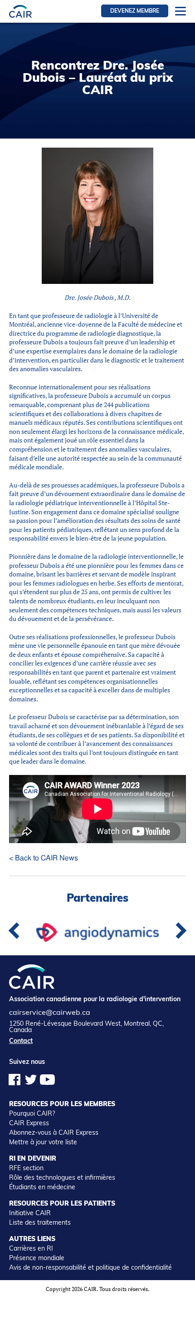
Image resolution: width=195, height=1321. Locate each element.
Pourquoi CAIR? (32, 1113)
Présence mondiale (36, 1258)
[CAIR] (20, 11)
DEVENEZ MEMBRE (134, 10)
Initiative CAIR (30, 1213)
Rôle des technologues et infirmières (62, 1177)
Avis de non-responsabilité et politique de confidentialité (90, 1267)
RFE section (26, 1168)
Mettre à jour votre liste (43, 1142)
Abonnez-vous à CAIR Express (53, 1132)
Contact (21, 1041)
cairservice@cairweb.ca (49, 1012)
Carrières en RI (31, 1248)
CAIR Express (29, 1123)
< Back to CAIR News (43, 858)
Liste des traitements (40, 1222)
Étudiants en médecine (42, 1187)
